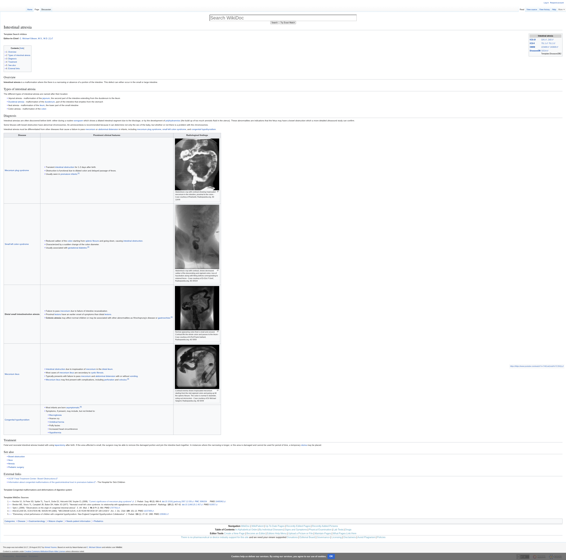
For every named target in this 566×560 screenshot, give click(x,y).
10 (535, 40)
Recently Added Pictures (325, 526)
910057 (212, 505)
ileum (42, 105)
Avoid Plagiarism (366, 537)
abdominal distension (108, 129)
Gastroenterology (37, 521)
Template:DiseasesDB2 (551, 54)
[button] (561, 9)
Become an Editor (255, 533)
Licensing (336, 537)
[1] (49, 38)
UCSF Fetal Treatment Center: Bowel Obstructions (31, 478)
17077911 (114, 508)
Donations (292, 537)
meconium (90, 129)
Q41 (543, 40)
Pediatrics (98, 521)
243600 (553, 47)
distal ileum (107, 369)
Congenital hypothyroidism (17, 420)
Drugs (348, 529)
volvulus (123, 379)
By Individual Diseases (271, 529)
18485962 (219, 502)
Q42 (550, 40)
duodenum (50, 102)
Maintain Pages (323, 533)
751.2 (551, 43)
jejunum (46, 98)
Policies (381, 537)
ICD (531, 40)
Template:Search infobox (15, 34)
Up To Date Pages (274, 526)
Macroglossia (55, 415)
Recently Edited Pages (298, 526)
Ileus (10, 460)
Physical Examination (320, 529)
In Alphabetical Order (246, 529)
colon (43, 109)
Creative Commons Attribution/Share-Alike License (44, 551)
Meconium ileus (12, 374)
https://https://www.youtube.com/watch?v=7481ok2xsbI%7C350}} (536, 366)
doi (163, 502)
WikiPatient (258, 526)
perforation (109, 379)
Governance (323, 537)
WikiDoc (245, 526)
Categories (10, 521)
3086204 (203, 502)
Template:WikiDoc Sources (16, 497)
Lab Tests (338, 529)
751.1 (543, 43)
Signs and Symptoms (296, 529)
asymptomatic (72, 407)
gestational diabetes (77, 248)
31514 (543, 51)
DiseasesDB (535, 51)
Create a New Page (234, 533)
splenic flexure (92, 241)
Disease (21, 521)
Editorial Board (307, 537)
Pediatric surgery (16, 467)
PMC (197, 502)
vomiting (134, 376)
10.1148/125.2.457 (193, 505)
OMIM (532, 47)
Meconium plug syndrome (17, 170)
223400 (544, 47)
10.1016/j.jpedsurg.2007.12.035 (178, 502)
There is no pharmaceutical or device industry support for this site (215, 537)
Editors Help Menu (276, 533)
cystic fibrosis (97, 372)
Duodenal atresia (16, 102)
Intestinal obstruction (55, 369)
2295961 (163, 514)
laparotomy (60, 445)
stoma (304, 445)
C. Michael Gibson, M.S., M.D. (34, 38)
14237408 (148, 511)
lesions (58, 314)
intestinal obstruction (64, 167)
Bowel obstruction (16, 456)
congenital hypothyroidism (203, 129)
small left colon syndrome (174, 129)
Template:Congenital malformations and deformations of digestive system (38, 490)
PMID (212, 502)
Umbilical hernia (56, 422)
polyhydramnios (173, 120)
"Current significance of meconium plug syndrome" (110, 502)
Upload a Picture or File (300, 533)
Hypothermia (55, 432)
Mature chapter (56, 521)
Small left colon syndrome (17, 244)
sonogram (78, 120)
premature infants (69, 174)
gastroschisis (164, 318)
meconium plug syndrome (149, 129)
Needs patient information (78, 521)
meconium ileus (66, 372)
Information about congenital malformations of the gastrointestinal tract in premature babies (50, 482)
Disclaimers (349, 537)
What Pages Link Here (344, 533)
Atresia (11, 463)
